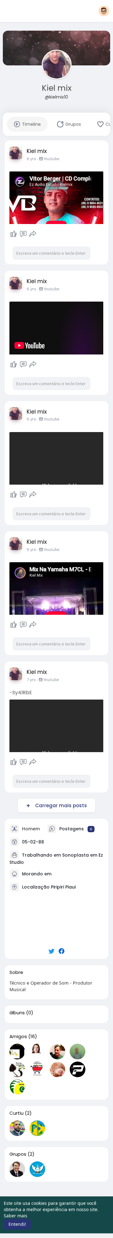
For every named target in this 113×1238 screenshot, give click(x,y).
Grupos (17, 1154)
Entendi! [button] (17, 1224)
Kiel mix (57, 88)
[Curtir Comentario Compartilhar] (23, 234)
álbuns (17, 1012)
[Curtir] (13, 234)
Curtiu (16, 1113)
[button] (104, 11)
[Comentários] (23, 234)
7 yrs (31, 680)
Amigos (18, 1036)
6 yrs (31, 159)
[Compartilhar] (33, 234)
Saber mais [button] (15, 1216)
